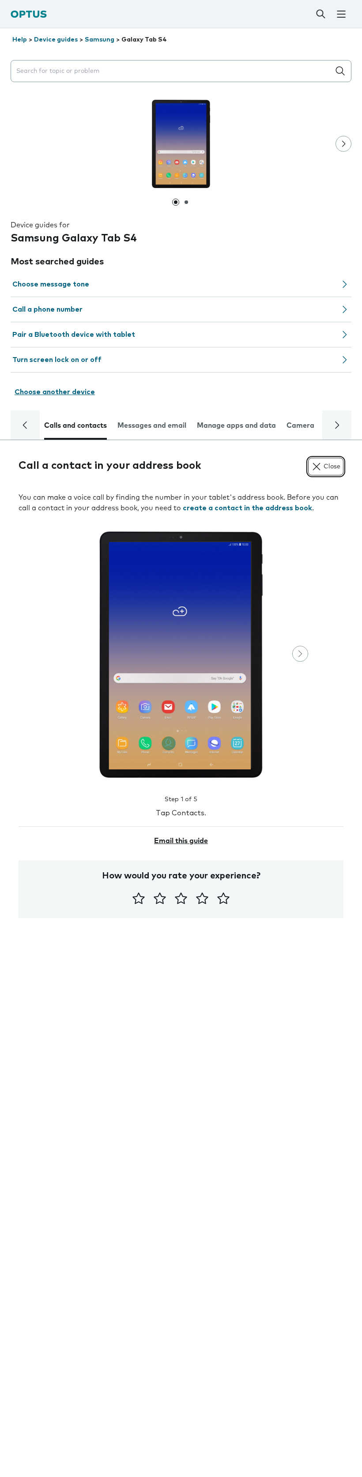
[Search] (321, 14)
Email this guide (181, 840)
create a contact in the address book (247, 508)
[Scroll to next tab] (336, 425)
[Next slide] (343, 144)
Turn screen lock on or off (57, 359)
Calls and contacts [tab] (75, 425)
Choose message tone (50, 284)
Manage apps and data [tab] (236, 425)
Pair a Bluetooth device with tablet (73, 334)
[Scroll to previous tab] (25, 425)
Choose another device (55, 392)
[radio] (139, 898)
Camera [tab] (300, 425)
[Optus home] (29, 14)
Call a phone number (47, 309)
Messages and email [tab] (151, 425)
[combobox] (172, 71)
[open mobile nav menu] (341, 14)
